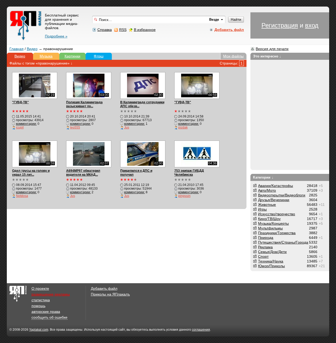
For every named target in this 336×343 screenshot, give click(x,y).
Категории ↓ (263, 177)
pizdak (183, 127)
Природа (265, 237)
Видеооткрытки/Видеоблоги (281, 195)
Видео (32, 49)
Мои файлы (233, 56)
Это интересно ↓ (267, 56)
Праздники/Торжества (277, 233)
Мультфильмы (270, 228)
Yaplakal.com (38, 329)
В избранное (145, 30)
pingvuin (184, 196)
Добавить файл (104, 288)
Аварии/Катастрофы (275, 186)
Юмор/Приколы (271, 266)
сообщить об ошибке (49, 317)
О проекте (40, 288)
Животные (267, 204)
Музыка (46, 56)
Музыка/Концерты (273, 223)
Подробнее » (56, 36)
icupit (20, 127)
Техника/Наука (270, 261)
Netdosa (22, 196)
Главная (16, 49)
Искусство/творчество (276, 214)
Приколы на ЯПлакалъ (110, 294)
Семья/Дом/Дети (272, 252)
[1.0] (182, 111)
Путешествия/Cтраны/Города (283, 242)
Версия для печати (272, 49)
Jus (126, 127)
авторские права (46, 311)
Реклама (265, 247)
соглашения (201, 329)
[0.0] (128, 111)
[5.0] (20, 111)
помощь (38, 306)
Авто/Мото (267, 190)
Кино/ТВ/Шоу (269, 219)
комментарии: (26, 124)
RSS (123, 30)
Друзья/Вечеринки (273, 200)
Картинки (72, 56)
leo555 (75, 127)
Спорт (263, 256)
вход (311, 25)
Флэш (98, 56)
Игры (262, 209)
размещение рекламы (51, 294)
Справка (104, 30)
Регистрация (279, 25)
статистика (41, 300)
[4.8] (128, 179)
